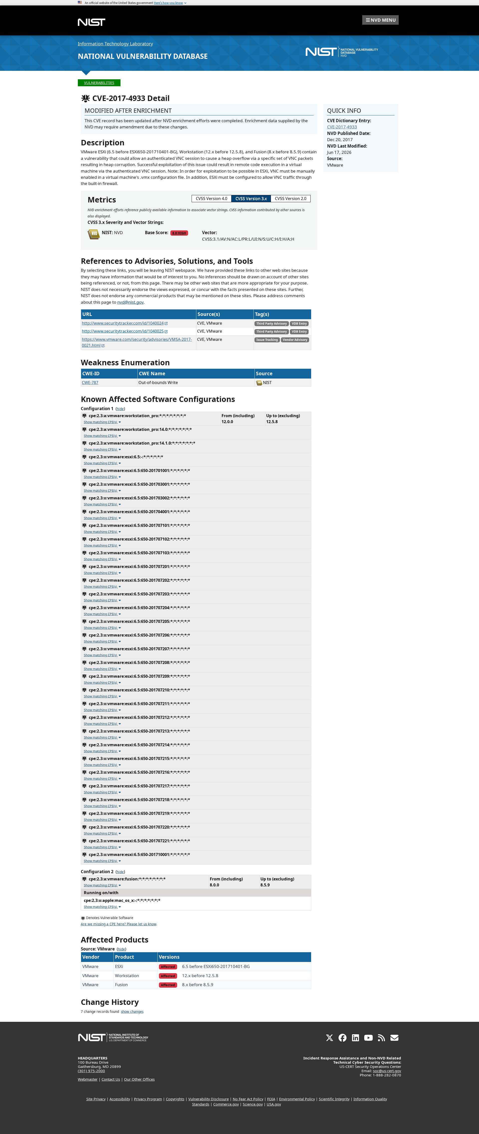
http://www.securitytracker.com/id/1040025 (123, 331)
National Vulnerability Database (143, 56)
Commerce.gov (226, 1104)
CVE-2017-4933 (342, 127)
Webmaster (88, 1079)
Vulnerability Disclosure (208, 1099)
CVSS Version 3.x (251, 198)
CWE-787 (90, 382)
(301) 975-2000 (91, 1070)
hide (120, 409)
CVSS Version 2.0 (290, 198)
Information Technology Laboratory (115, 44)
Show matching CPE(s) (101, 422)
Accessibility (120, 1099)
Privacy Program (148, 1099)
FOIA (271, 1099)
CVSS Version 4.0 (211, 198)
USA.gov (274, 1104)
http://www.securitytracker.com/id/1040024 (123, 323)
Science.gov (253, 1104)
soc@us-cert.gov (387, 1070)
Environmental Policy (297, 1099)
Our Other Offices (139, 1079)
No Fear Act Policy (248, 1099)
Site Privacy (96, 1099)
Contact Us (111, 1079)
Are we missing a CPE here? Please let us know (118, 924)
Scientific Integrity (334, 1099)
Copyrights (175, 1099)
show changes (132, 1011)
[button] (380, 20)
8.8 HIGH (179, 233)
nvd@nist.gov (130, 302)
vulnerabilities (99, 82)
